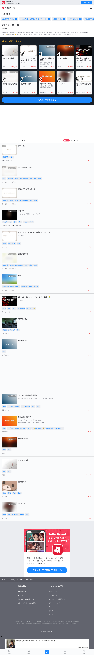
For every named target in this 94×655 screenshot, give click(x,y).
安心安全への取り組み (58, 621)
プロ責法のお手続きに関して (49, 623)
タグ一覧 (20, 595)
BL (50, 607)
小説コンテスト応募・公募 (26, 599)
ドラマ (51, 611)
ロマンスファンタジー (56, 595)
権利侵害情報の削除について (33, 623)
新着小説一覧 (22, 591)
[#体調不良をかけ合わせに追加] (16, 19)
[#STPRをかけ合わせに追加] (80, 19)
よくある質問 (20, 623)
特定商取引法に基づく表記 (72, 621)
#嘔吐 (57, 19)
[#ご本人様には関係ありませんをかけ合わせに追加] (49, 19)
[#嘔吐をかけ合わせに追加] (64, 19)
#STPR (73, 19)
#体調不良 (8, 19)
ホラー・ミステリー (55, 603)
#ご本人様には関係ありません (34, 19)
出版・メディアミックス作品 (27, 603)
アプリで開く (86, 2)
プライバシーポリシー (65, 623)
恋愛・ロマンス (53, 591)
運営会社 (74, 623)
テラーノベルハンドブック (28, 621)
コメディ (51, 615)
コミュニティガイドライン (43, 621)
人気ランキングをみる (47, 100)
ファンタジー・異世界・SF (57, 599)
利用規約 (17, 621)
